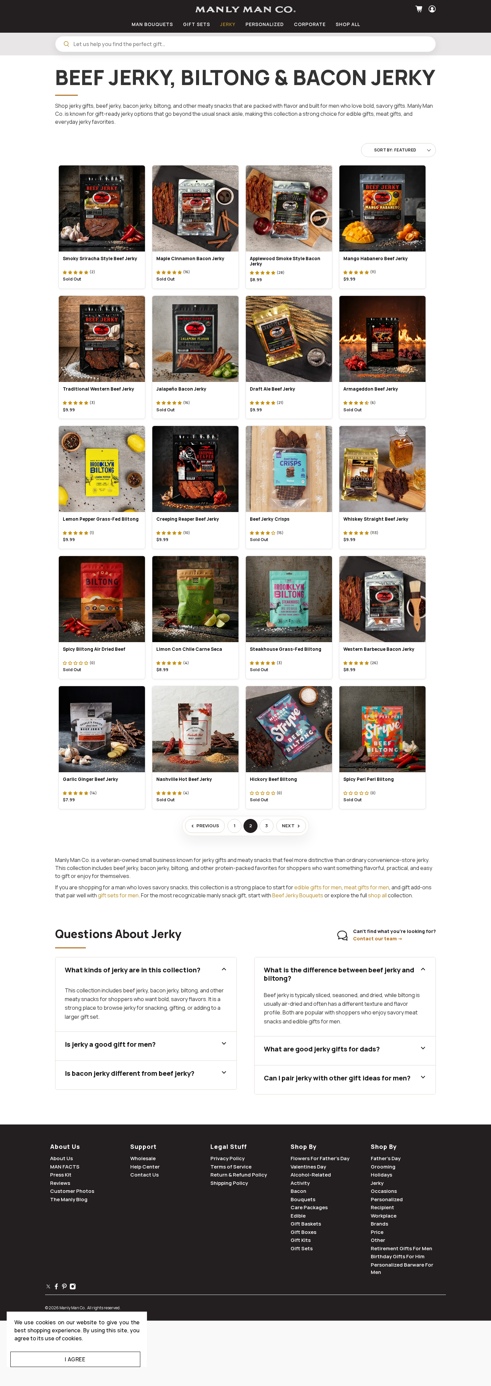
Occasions (384, 1191)
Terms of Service (231, 1166)
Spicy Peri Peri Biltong (368, 779)
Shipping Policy (229, 1183)
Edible (298, 1215)
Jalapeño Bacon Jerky (181, 389)
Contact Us (144, 1174)
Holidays (381, 1174)
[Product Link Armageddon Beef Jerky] (382, 339)
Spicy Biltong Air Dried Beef (94, 649)
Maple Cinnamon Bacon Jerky (190, 259)
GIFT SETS (196, 24)
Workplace (383, 1215)
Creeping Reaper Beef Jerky (187, 519)
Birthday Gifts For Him (398, 1256)
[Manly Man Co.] (245, 9)
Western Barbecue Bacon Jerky (379, 649)
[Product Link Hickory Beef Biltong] (289, 729)
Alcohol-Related (311, 1174)
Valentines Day (308, 1166)
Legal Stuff (228, 1146)
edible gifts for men (318, 887)
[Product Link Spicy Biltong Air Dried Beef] (102, 599)
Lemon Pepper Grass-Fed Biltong (101, 519)
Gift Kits (301, 1240)
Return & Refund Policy (238, 1174)
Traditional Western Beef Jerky (98, 389)
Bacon (298, 1191)
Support (143, 1146)
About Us (65, 1146)
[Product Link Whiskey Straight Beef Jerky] (382, 469)
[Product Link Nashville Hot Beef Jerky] (195, 729)
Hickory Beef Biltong (273, 779)
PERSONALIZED (265, 24)
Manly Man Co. (72, 1307)
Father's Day (385, 1158)
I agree (75, 1359)
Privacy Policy (227, 1158)
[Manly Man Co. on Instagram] (72, 1288)
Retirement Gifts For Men (401, 1248)
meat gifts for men (366, 887)
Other (378, 1240)
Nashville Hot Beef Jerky (184, 779)
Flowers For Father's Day (320, 1158)
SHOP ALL (348, 24)
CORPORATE (310, 24)
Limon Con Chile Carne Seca (189, 649)
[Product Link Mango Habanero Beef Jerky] (382, 208)
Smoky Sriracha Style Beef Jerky (100, 259)
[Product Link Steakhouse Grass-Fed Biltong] (289, 599)
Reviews (60, 1183)
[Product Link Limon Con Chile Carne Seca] (195, 599)
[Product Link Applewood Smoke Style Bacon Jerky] (289, 208)
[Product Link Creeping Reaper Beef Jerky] (195, 469)
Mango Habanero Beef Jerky (375, 259)
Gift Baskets (306, 1223)
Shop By (304, 1146)
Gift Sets (302, 1248)
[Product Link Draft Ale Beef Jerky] (289, 339)
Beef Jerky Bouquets (297, 895)
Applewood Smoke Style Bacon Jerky (285, 261)
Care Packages (309, 1207)
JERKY (227, 24)
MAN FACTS (64, 1166)
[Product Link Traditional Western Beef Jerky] (102, 339)
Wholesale (143, 1158)
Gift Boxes (303, 1232)
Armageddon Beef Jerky (370, 389)
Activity (300, 1183)
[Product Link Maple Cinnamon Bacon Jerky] (195, 208)
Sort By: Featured (395, 150)
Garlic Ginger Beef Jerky (90, 779)
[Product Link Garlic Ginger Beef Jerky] (102, 729)
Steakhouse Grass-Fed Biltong (285, 649)
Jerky (377, 1183)
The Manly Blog (69, 1199)
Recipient (382, 1207)
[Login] (431, 9)
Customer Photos (72, 1191)
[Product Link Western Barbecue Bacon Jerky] (382, 599)
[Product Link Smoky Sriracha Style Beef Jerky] (102, 208)
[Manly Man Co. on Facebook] (56, 1288)
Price (377, 1232)
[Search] (66, 44)
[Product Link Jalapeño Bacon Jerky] (195, 339)
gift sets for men (118, 895)
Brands (379, 1223)
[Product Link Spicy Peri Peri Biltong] (382, 729)
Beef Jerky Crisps (270, 519)
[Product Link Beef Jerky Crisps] (289, 469)
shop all (377, 895)
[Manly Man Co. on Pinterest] (64, 1288)
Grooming (383, 1166)
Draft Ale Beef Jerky (272, 389)
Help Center (145, 1166)
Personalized (387, 1199)
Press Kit (60, 1174)
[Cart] (419, 9)
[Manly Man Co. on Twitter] (48, 1288)
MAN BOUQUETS (152, 24)
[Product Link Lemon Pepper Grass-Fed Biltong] (102, 469)
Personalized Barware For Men (402, 1268)
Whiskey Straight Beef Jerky (375, 519)
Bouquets (303, 1199)
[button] (75, 272)
